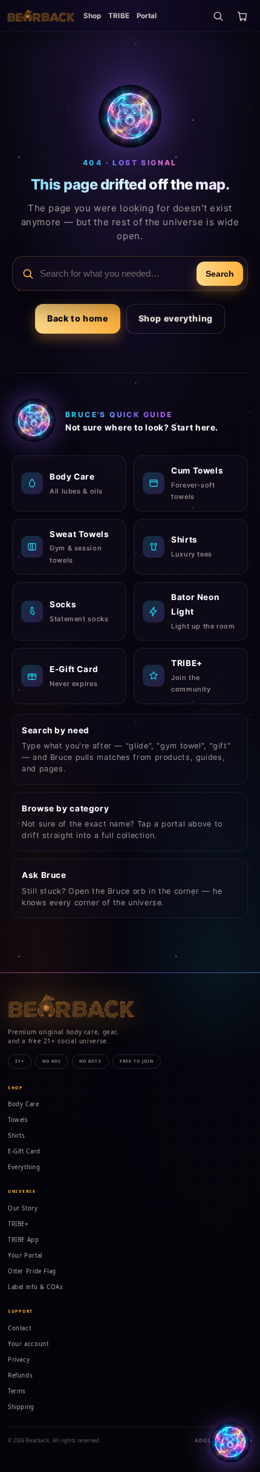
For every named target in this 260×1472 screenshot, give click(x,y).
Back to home (77, 318)
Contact (19, 1328)
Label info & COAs (35, 1287)
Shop (92, 16)
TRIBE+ (18, 1224)
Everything (24, 1167)
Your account (28, 1344)
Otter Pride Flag (32, 1271)
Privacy (19, 1360)
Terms (17, 1391)
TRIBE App (23, 1240)
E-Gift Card (24, 1151)
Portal (147, 16)
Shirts (16, 1136)
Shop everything (175, 318)
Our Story (23, 1208)
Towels (18, 1120)
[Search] (218, 16)
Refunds (20, 1375)
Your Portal (25, 1255)
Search (220, 274)
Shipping (21, 1407)
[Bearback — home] (41, 15)
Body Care (23, 1104)
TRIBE (118, 16)
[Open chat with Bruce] (230, 1442)
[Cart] (242, 16)
